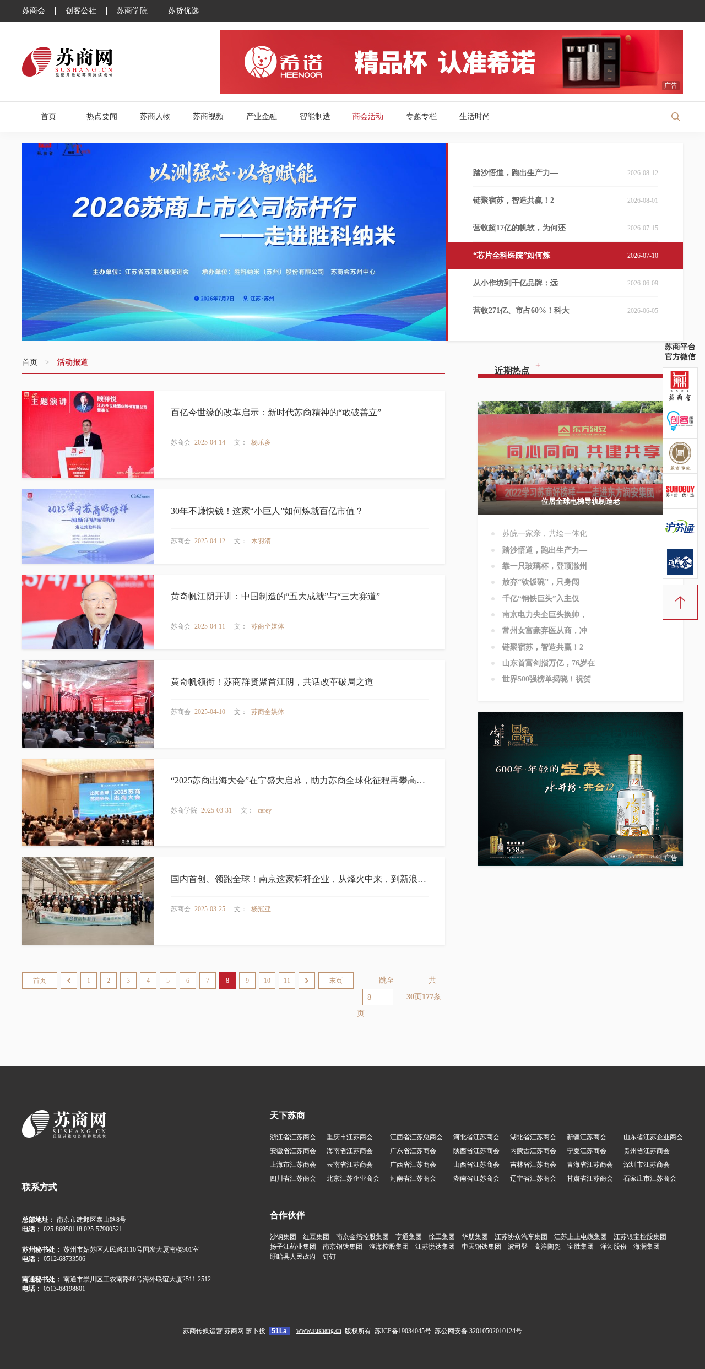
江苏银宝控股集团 (640, 1237)
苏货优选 (183, 11)
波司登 (518, 1247)
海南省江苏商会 (350, 1151)
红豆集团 (316, 1237)
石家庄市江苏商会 (649, 1178)
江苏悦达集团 (435, 1247)
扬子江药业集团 (293, 1247)
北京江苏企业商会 (353, 1178)
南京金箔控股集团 (362, 1237)
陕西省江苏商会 (476, 1151)
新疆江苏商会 (586, 1137)
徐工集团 (442, 1237)
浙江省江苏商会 (293, 1137)
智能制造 (315, 116)
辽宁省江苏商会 (533, 1178)
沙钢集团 (283, 1237)
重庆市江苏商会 (350, 1137)
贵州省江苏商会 (646, 1151)
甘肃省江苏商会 (590, 1178)
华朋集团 (475, 1237)
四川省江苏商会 (293, 1178)
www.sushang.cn (318, 1330)
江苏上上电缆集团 (580, 1237)
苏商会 (33, 11)
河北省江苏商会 (476, 1137)
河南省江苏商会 (413, 1178)
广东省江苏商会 (413, 1151)
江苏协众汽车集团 (521, 1237)
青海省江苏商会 (590, 1164)
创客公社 (81, 11)
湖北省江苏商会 (533, 1137)
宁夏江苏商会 (586, 1151)
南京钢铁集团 (342, 1247)
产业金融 (261, 116)
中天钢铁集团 (481, 1247)
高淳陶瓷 (547, 1247)
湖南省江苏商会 (476, 1178)
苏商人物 (155, 116)
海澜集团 (646, 1247)
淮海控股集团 (389, 1247)
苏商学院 (132, 11)
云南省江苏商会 (350, 1164)
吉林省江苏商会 (533, 1164)
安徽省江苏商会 (293, 1151)
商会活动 (367, 116)
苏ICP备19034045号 (403, 1331)
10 (267, 980)
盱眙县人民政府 (293, 1256)
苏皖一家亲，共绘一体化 (544, 533)
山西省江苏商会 (476, 1164)
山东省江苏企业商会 (653, 1137)
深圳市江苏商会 (646, 1164)
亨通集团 (408, 1237)
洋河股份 (613, 1247)
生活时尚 (474, 116)
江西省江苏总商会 (416, 1137)
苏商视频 (208, 116)
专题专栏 (421, 116)
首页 (48, 116)
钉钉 (329, 1256)
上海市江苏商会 (293, 1164)
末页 (336, 980)
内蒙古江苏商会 (533, 1151)
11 (287, 980)
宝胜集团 (580, 1247)
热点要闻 (101, 116)
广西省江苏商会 (413, 1164)
